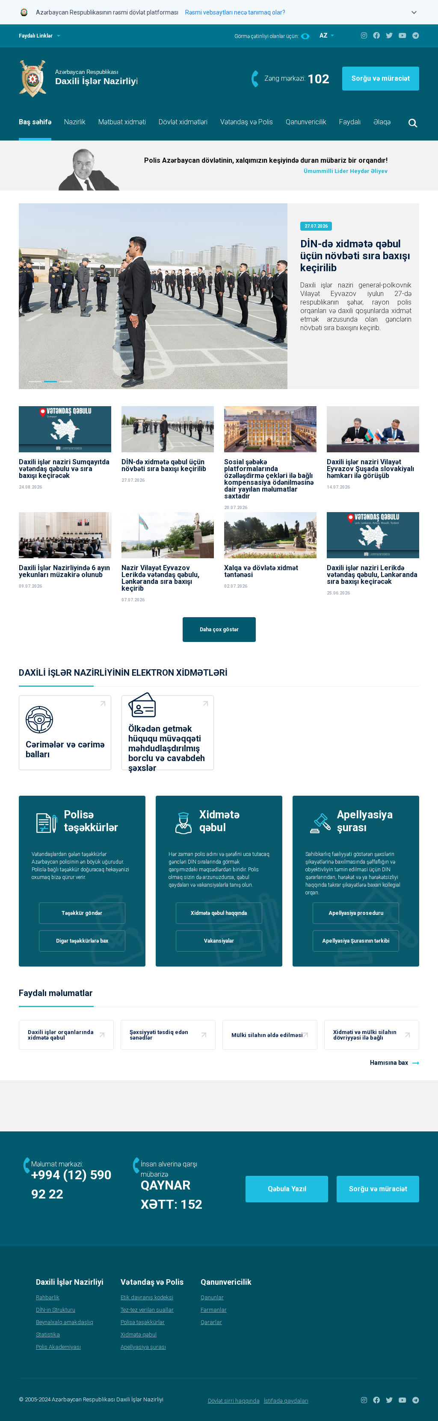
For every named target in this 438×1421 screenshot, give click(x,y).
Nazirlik (75, 122)
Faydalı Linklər (36, 36)
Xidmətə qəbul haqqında (219, 913)
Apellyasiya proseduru (355, 913)
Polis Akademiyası (58, 1347)
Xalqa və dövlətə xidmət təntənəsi (261, 571)
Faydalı (350, 122)
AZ (324, 35)
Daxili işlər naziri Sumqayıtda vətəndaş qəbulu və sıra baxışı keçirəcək (64, 469)
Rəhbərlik (47, 1297)
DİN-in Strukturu (55, 1310)
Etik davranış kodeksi (147, 1297)
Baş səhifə (35, 122)
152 (191, 1204)
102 (318, 78)
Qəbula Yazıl (287, 1189)
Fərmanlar (214, 1310)
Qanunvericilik (306, 122)
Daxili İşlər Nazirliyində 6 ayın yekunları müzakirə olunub (64, 571)
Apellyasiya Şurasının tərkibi (355, 941)
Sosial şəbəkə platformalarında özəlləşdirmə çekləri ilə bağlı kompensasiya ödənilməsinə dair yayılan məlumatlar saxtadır (269, 479)
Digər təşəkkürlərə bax (82, 941)
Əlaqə (382, 122)
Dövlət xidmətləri (183, 122)
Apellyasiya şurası (143, 1347)
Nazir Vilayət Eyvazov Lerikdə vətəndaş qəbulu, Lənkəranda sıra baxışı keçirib (160, 578)
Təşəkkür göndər (82, 913)
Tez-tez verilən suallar (147, 1310)
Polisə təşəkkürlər (143, 1322)
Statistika (48, 1334)
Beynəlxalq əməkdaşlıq (64, 1322)
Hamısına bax (389, 1062)
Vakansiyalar (219, 941)
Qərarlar (211, 1322)
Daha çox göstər (219, 630)
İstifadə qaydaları (286, 1401)
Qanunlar (212, 1297)
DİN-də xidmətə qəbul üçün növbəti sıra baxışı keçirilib (355, 256)
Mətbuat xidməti (122, 122)
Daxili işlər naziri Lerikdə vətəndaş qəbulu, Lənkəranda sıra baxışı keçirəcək (372, 575)
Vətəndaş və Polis (246, 122)
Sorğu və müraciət (381, 78)
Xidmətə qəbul (139, 1334)
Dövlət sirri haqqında (234, 1401)
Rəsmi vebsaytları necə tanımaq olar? (235, 12)
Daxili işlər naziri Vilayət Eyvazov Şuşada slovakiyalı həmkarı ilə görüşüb (370, 469)
